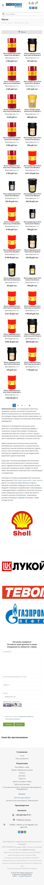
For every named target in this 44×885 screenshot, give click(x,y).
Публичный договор (22, 784)
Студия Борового (25, 876)
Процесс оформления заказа (22, 770)
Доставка (22, 776)
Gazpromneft (27, 480)
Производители (22, 805)
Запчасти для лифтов (22, 798)
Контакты (22, 810)
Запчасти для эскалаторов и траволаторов (22, 800)
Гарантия (22, 779)
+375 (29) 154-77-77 (23, 815)
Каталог (22, 794)
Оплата (22, 773)
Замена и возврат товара (22, 781)
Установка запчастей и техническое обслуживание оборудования (22, 788)
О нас (22, 756)
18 (29, 405)
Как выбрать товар (22, 767)
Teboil (39, 480)
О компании (22, 752)
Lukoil (34, 480)
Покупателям (22, 763)
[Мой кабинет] (33, 3)
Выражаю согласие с (19, 718)
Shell (17, 58)
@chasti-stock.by (25, 820)
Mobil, (20, 480)
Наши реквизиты (22, 758)
